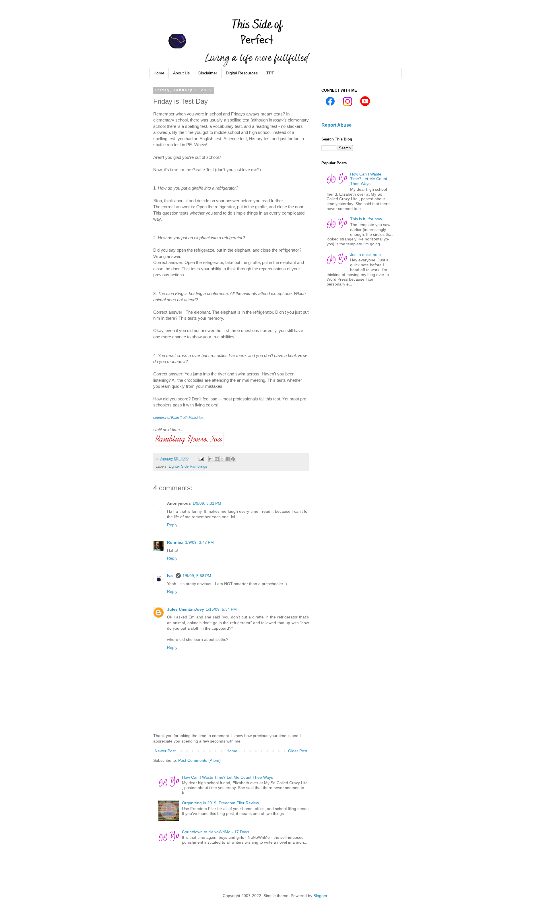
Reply (172, 525)
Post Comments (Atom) (199, 760)
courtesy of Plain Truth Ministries (178, 418)
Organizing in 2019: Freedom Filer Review (220, 803)
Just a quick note (365, 254)
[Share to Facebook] (227, 459)
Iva (170, 575)
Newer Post (165, 751)
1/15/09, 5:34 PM (221, 609)
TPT (270, 73)
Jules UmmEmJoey (185, 609)
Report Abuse (336, 125)
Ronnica (175, 542)
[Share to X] (222, 459)
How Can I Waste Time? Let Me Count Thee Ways (227, 777)
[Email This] (211, 459)
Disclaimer (207, 73)
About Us (181, 73)
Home (159, 73)
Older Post (297, 751)
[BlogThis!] (217, 459)
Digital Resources (242, 73)
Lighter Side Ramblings (188, 466)
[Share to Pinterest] (233, 459)
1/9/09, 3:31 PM (207, 503)
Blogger (320, 895)
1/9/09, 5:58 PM (197, 575)
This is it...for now (366, 219)
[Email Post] (201, 459)
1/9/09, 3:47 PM (199, 542)
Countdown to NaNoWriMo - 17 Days (215, 832)
